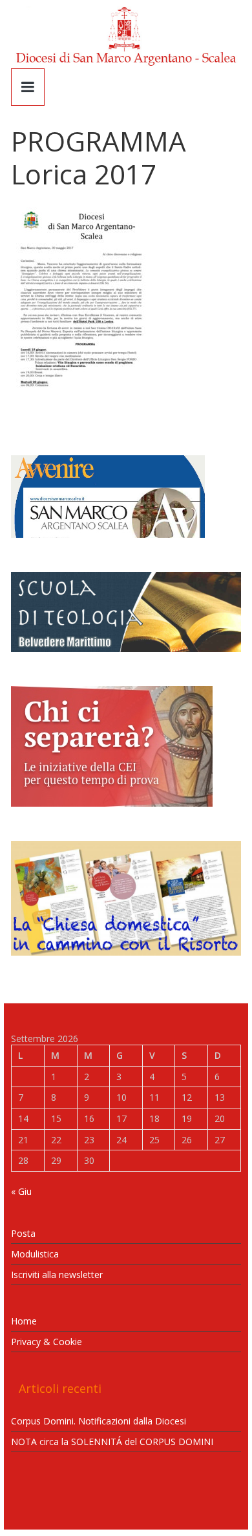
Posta (23, 1233)
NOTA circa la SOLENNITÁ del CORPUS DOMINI (112, 1441)
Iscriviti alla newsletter (57, 1274)
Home (24, 1321)
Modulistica (35, 1254)
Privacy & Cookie (46, 1341)
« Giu (21, 1191)
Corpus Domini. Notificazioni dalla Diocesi (98, 1421)
